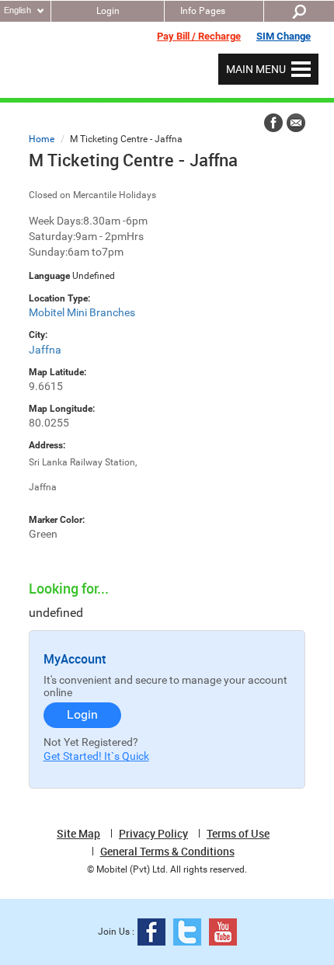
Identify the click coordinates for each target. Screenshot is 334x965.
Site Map (78, 833)
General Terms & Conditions (167, 851)
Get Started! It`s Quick (96, 756)
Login (108, 10)
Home (41, 139)
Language (49, 275)
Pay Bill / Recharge (199, 36)
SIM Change (283, 36)
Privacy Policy (153, 833)
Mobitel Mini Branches (82, 312)
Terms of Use (238, 833)
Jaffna (45, 349)
